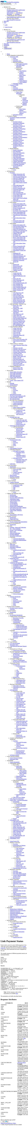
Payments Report (20, 750)
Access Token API (17, 195)
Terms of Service (5, 1123)
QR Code (18, 10)
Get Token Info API (18, 355)
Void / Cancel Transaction (19, 850)
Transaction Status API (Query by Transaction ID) (21, 725)
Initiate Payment (20, 625)
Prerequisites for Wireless (19, 845)
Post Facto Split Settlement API (17, 396)
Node (14, 584)
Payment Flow (13, 555)
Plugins (15, 818)
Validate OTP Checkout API (20, 230)
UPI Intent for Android (18, 451)
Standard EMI (19, 783)
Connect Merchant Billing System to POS (19, 875)
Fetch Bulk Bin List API (19, 201)
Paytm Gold (22, 17)
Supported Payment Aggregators (18, 656)
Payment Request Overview (20, 897)
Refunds (12, 383)
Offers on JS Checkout (21, 808)
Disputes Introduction (15, 596)
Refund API (16, 264)
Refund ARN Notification (16, 506)
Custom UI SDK (14, 85)
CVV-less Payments (15, 643)
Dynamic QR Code (15, 417)
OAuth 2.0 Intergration (18, 931)
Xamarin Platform (21, 78)
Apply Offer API (17, 294)
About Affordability (15, 762)
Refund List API (17, 267)
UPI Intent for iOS (17, 458)
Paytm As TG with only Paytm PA (20, 413)
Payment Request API (21, 900)
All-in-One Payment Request (17, 425)
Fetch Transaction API (18, 280)
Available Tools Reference (19, 929)
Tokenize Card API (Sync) (19, 349)
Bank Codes (13, 531)
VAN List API (16, 332)
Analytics (15, 741)
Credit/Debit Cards (17, 485)
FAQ (5, 22)
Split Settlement (14, 914)
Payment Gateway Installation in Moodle (18, 142)
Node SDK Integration (15, 374)
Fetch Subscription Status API (20, 728)
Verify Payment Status (21, 627)
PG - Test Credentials (15, 529)
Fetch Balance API (20, 704)
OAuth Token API (17, 196)
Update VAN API (17, 329)
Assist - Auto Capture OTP (16, 380)
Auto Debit (12, 387)
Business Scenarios (14, 476)
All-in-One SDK (14, 56)
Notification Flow (14, 558)
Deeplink (15, 561)
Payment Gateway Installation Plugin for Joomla (18, 146)
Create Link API (17, 273)
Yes (3, 1121)
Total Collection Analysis (20, 745)
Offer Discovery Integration (17, 798)
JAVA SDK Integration (15, 373)
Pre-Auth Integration (18, 401)
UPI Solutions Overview (16, 448)
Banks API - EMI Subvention (17, 306)
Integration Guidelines (15, 547)
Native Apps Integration (19, 92)
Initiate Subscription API (19, 203)
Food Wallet (10, 17)
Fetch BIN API (20, 705)
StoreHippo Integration (18, 160)
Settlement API (16, 253)
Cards (17, 671)
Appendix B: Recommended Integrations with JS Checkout (20, 636)
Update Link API (17, 274)
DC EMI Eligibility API (19, 325)
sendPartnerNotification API (20, 560)
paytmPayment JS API (18, 557)
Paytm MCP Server (18, 923)
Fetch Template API (18, 285)
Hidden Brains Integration (19, 162)
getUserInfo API (17, 554)
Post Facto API (20, 864)
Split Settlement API (18, 254)
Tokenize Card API (18, 348)
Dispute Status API (17, 367)
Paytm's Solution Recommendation (18, 521)
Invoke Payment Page (21, 626)
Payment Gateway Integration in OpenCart (19, 125)
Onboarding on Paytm (18, 685)
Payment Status (14, 496)
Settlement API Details (15, 917)
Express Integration (21, 806)
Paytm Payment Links (15, 439)
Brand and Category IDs (22, 792)
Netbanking (19, 673)
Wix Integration (17, 151)
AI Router (18, 14)
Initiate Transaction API (19, 174)
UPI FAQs (12, 463)
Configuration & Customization (17, 621)
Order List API (16, 191)
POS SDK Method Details (19, 873)
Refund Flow (16, 677)
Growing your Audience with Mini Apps (19, 590)
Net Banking (16, 486)
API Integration (14, 690)
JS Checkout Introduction (16, 615)
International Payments (15, 394)
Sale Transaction (20, 848)
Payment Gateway (11, 10)
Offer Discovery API (18, 292)
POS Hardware (16, 19)
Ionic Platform (22, 71)
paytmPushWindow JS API (19, 564)
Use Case (15, 934)
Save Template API (18, 284)
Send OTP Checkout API (19, 229)
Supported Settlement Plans (16, 913)
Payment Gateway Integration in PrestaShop (19, 128)
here (17, 993)
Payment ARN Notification (16, 497)
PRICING (6, 21)
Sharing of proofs (17, 601)
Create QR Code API (21, 420)
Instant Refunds (14, 384)
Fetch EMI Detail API (18, 185)
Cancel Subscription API (19, 213)
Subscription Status (14, 499)
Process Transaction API (19, 188)
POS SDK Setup (17, 872)
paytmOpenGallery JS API (19, 575)
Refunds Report (20, 752)
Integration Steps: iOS (21, 459)
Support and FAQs (17, 937)
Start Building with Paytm (16, 514)
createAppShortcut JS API (19, 579)
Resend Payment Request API (20, 432)
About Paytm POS (14, 841)
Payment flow (16, 664)
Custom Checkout (17, 472)
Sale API (18, 859)
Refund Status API (17, 266)
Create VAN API (17, 328)
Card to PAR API (17, 353)
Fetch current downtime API (20, 339)
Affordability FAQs (15, 838)
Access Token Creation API (19, 695)
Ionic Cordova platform (22, 112)
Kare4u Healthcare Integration (17, 166)
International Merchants (14, 13)
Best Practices (13, 475)
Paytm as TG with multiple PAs (20, 410)
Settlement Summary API (19, 256)
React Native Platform (22, 75)
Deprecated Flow (14, 519)
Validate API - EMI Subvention (18, 311)
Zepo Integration (17, 157)
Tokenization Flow (20, 680)
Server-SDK (13, 581)
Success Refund (14, 504)
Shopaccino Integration (18, 153)
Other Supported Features (19, 893)
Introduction (13, 466)
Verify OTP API (20, 702)
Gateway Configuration (19, 660)
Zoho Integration (17, 154)
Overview (15, 59)
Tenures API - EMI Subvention (17, 309)
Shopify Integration (18, 150)
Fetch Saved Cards (17, 363)
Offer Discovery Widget (19, 797)
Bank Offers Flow (20, 681)
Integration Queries (17, 83)
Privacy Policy (12, 1123)
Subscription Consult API (19, 250)
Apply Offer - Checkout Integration (18, 800)
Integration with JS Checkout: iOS (20, 461)
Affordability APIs (14, 820)
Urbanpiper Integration (18, 164)
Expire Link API (17, 281)
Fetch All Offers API (18, 295)
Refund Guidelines (17, 588)
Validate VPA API (17, 186)
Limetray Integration (18, 161)
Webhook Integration (15, 837)
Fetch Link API (17, 278)
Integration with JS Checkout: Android (21, 456)
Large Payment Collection (16, 397)
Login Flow (13, 548)
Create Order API (20, 692)
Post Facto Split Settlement (20, 853)
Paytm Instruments (20, 666)
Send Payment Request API (19, 429)
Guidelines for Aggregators (19, 586)
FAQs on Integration (18, 594)
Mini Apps (12, 544)
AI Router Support (14, 755)
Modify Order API (20, 714)
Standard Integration (21, 804)
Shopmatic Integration (18, 155)
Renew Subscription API (19, 212)
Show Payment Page (18, 192)
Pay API (18, 697)
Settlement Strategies (15, 912)
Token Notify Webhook (19, 350)
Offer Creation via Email (22, 774)
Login (6, 25)
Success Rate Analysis (21, 748)
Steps (14, 391)
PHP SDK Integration (15, 376)
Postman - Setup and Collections (18, 527)
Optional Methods (24, 104)
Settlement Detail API (18, 257)
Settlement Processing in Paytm (17, 910)
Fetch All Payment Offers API (20, 716)
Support (12, 919)
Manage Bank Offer (21, 776)
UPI (14, 489)
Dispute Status (13, 502)
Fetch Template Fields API (19, 287)
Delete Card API (17, 357)
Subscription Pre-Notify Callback (18, 507)
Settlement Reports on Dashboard (18, 916)
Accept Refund (13, 503)
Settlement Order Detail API (20, 259)
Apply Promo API (17, 298)
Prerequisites (16, 602)
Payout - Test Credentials (16, 530)
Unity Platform (23, 82)
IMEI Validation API (18, 324)
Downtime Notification (15, 509)
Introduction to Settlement (16, 909)
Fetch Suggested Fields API (20, 283)
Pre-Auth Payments (15, 398)
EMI (14, 488)
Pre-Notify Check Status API (20, 210)
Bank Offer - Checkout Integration (21, 778)
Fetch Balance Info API (19, 181)
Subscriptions (11, 12)
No (7, 1121)
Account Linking (24, 98)
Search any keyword (6, 3)
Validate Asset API (17, 270)
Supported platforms (18, 89)
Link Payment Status (15, 500)
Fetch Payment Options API (19, 699)
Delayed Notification (15, 533)
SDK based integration (21, 63)
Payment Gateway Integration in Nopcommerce (20, 136)
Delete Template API (18, 290)
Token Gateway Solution (19, 407)
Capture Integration (18, 403)
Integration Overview (18, 618)
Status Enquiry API (21, 861)
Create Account (8, 27)
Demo (14, 58)
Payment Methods (14, 534)
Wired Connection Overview (20, 880)
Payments (12, 172)
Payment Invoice (15, 11)
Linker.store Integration (18, 158)
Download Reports (21, 753)
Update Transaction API (19, 175)
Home (8, 54)
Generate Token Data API (19, 352)
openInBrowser (17, 567)
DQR (17, 674)
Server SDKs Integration (16, 372)
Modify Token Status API (19, 356)
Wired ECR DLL (17, 882)
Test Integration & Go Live (19, 629)
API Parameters (17, 895)
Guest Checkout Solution (16, 757)
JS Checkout (16, 473)
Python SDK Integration (16, 377)
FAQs (14, 169)
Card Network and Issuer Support (18, 646)
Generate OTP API (21, 701)
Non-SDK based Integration (20, 66)
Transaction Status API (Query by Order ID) (21, 721)
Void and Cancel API (21, 904)
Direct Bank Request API (19, 194)
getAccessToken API (18, 553)
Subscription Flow (20, 683)
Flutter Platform (23, 80)
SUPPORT (6, 45)
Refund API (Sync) (18, 268)
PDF (24, 1038)
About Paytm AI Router (19, 650)
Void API (18, 862)
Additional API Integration (16, 562)
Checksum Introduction (19, 538)
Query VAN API (17, 331)
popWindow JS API (18, 565)
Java (14, 582)
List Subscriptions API (18, 222)
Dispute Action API (18, 369)
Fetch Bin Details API (18, 179)
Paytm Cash (16, 17)
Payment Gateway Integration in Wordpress (19, 131)
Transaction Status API (18, 189)
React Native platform (22, 109)
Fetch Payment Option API (19, 177)
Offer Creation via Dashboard (22, 771)
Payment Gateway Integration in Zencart (18, 139)
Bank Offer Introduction (19, 767)
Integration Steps (17, 61)
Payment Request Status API (20, 902)
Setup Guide (16, 926)
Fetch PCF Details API (18, 178)
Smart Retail (10, 19)
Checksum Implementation (19, 540)
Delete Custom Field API (19, 288)
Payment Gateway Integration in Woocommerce (20, 133)
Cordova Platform (21, 73)
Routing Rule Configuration (20, 661)
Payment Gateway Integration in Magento (18, 122)
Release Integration (17, 404)
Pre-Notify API (17, 209)
